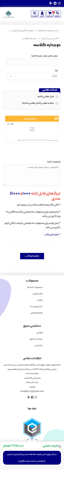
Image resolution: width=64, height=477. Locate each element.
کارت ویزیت (37, 293)
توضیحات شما (53, 161)
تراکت (39, 300)
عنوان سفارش (44, 56)
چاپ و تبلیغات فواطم (48, 30)
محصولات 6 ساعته (34, 287)
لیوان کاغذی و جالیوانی (23, 30)
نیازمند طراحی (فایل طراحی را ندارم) (38, 103)
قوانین (39, 332)
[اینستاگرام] (59, 3)
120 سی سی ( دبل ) (50, 38)
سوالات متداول (35, 339)
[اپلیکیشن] (50, 3)
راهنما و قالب (32, 256)
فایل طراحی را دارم (46, 96)
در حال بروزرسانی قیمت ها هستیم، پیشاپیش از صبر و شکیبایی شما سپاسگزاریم (32, 457)
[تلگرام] (55, 3)
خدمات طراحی (49, 89)
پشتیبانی (38, 345)
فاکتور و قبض (36, 312)
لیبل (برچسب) (36, 306)
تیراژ (56, 70)
